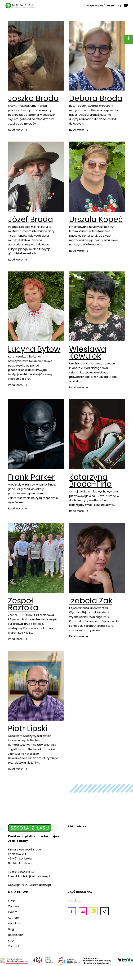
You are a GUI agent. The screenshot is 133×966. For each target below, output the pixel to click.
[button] (128, 39)
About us (14, 923)
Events (12, 912)
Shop (11, 901)
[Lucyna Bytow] (36, 306)
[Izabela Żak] (97, 558)
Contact (13, 946)
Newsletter (15, 935)
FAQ (11, 941)
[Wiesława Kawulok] (97, 306)
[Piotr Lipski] (36, 686)
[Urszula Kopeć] (97, 176)
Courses (13, 906)
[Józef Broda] (36, 176)
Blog (11, 929)
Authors (13, 918)
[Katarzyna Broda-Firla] (97, 434)
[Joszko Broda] (36, 56)
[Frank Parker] (36, 434)
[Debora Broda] (97, 56)
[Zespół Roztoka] (36, 558)
